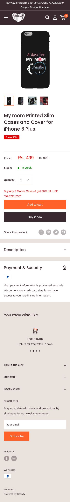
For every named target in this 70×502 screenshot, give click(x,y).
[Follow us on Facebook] (6, 458)
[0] (62, 17)
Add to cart (35, 204)
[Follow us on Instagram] (14, 458)
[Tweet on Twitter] (56, 232)
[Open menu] (6, 17)
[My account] (55, 17)
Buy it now (35, 217)
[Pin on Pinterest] (48, 232)
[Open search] (47, 17)
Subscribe (17, 436)
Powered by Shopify (14, 494)
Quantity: (9, 179)
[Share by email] (63, 232)
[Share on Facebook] (41, 232)
